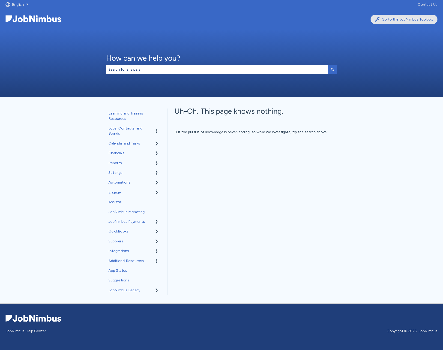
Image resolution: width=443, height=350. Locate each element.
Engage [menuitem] (114, 192)
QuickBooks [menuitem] (118, 231)
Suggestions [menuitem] (118, 280)
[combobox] (217, 69)
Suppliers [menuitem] (115, 241)
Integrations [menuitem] (118, 251)
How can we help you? (143, 58)
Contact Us (427, 4)
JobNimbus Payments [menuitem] (126, 221)
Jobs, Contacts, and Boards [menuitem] (125, 131)
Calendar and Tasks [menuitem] (124, 143)
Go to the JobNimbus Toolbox (407, 19)
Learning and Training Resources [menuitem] (125, 116)
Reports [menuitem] (115, 163)
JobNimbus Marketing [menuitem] (126, 212)
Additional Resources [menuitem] (126, 261)
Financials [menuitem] (116, 153)
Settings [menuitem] (115, 172)
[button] (156, 128)
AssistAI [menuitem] (115, 202)
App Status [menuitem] (117, 270)
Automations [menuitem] (119, 182)
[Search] (332, 69)
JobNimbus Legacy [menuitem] (124, 290)
